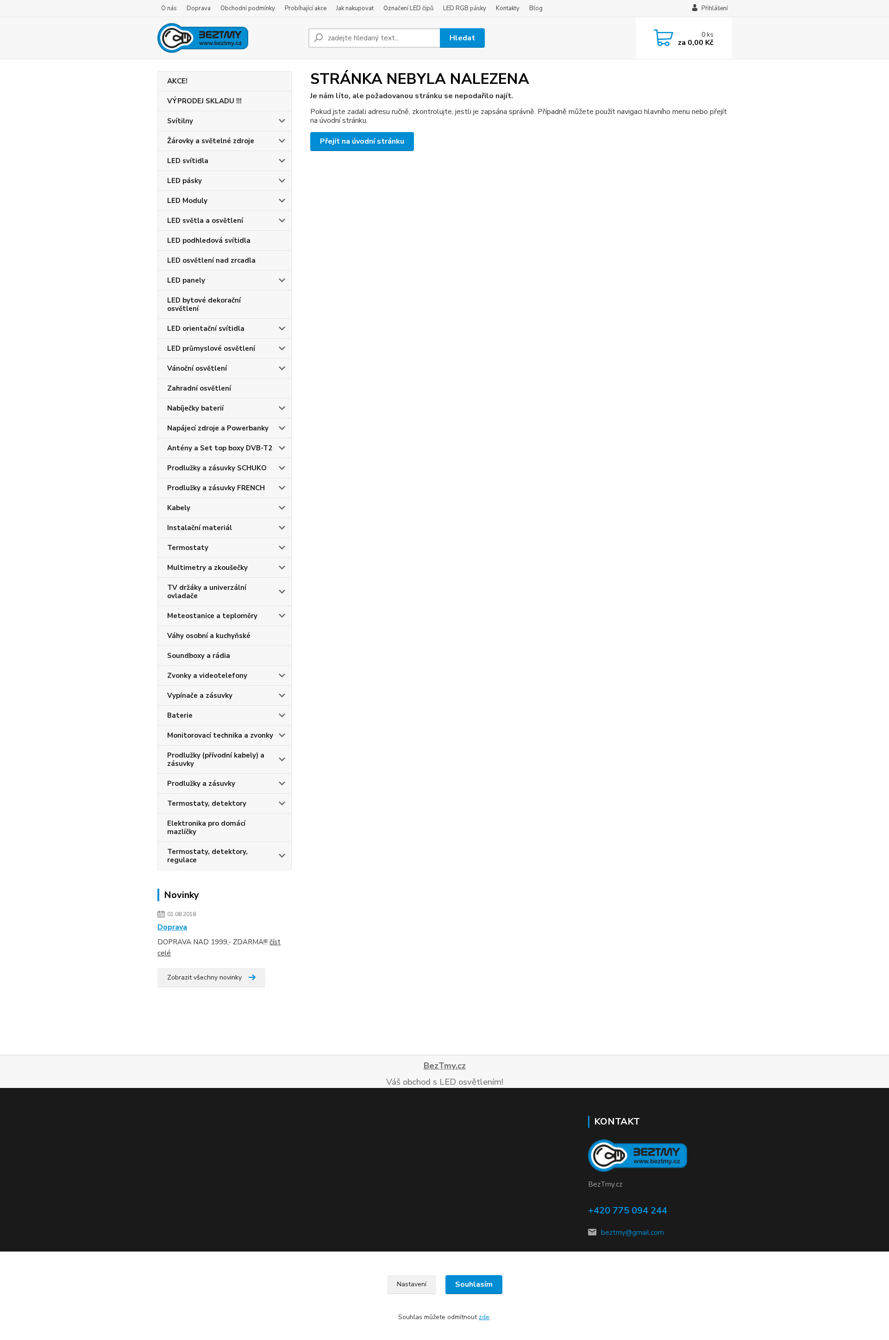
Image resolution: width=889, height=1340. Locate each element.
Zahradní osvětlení (199, 388)
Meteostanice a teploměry (212, 615)
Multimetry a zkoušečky (207, 567)
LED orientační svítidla (205, 328)
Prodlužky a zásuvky (201, 783)
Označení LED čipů (408, 8)
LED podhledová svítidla (208, 240)
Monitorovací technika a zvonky (220, 735)
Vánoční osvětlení (197, 368)
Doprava (199, 8)
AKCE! (177, 81)
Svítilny (180, 121)
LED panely (186, 280)
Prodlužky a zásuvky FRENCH (216, 488)
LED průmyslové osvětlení (211, 348)
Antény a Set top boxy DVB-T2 (219, 448)
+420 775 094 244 (627, 1210)
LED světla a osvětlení (205, 220)
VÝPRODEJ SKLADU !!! (204, 101)
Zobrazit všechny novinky (204, 977)
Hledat (462, 38)
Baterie (180, 715)
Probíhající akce (305, 8)
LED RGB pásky (464, 8)
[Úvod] (229, 38)
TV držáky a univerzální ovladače (206, 591)
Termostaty (187, 547)
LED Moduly (187, 200)
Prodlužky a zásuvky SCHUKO (217, 468)
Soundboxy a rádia (198, 655)
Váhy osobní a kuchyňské (208, 635)
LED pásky (184, 180)
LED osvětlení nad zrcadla (211, 260)
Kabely (178, 507)
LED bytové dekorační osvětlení (204, 304)
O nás (169, 8)
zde (484, 1317)
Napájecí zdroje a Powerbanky (218, 428)
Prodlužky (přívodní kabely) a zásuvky (215, 759)
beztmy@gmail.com (632, 1232)
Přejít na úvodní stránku (362, 141)
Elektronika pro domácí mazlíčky (206, 827)
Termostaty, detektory (206, 803)
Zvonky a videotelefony (207, 675)
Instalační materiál (199, 527)
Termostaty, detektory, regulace (207, 856)
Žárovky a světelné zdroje (210, 140)
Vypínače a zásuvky (199, 695)
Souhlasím (474, 1284)
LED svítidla (187, 160)
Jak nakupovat (355, 8)
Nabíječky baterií (195, 408)
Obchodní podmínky (247, 8)
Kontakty (508, 8)
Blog (536, 8)
